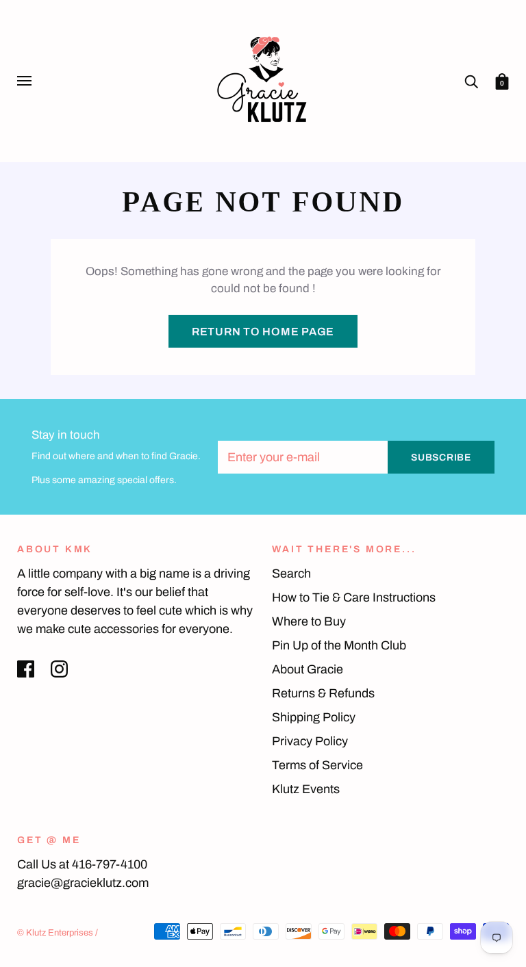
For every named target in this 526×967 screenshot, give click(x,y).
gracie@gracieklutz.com (83, 883)
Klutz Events (306, 789)
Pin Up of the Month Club (339, 645)
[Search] (471, 80)
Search (291, 573)
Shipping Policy (313, 717)
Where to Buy (309, 621)
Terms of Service (317, 765)
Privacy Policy (310, 741)
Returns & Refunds (323, 693)
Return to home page (263, 331)
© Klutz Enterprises (55, 933)
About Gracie (307, 669)
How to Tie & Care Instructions (354, 597)
